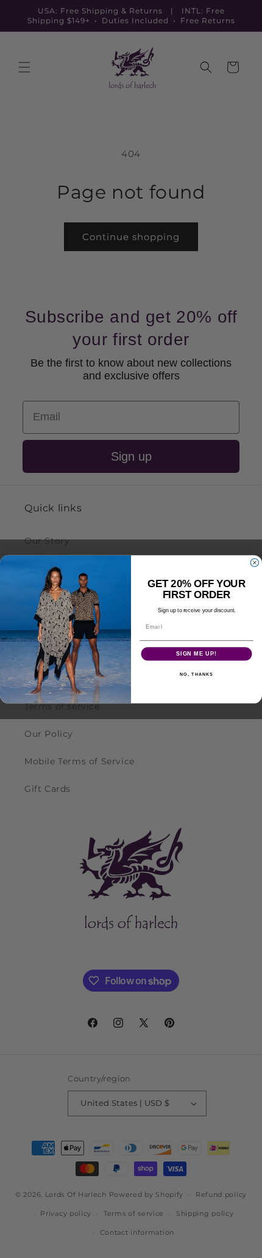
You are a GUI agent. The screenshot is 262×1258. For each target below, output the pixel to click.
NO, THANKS (196, 673)
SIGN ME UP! (196, 653)
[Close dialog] (254, 562)
